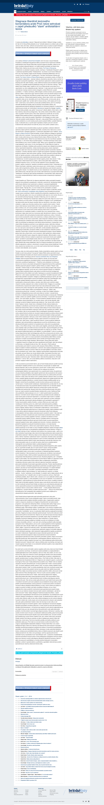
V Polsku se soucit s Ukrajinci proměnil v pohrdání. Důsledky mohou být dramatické (77, 199)
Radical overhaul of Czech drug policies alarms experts (78, 273)
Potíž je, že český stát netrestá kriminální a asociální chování (38, 770)
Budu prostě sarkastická (38, 718)
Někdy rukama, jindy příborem (33, 759)
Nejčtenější (69, 192)
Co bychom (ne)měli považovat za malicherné (38, 776)
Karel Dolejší (23, 712)
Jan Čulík (23, 706)
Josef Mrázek (24, 774)
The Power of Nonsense (49, 68)
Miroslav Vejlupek (24, 733)
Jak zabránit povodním (26, 731)
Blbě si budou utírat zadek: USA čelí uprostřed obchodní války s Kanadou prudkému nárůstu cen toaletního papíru (78, 238)
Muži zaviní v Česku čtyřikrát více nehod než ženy (31, 702)
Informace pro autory (54, 793)
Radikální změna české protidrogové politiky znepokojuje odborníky (77, 278)
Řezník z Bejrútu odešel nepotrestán (35, 755)
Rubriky (49, 11)
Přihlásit (87, 4)
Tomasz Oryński (76, 259)
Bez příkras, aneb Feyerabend (33, 745)
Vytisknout (20, 648)
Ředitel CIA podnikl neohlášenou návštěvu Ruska (77, 208)
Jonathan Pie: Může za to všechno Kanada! (77, 227)
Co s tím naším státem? (47, 774)
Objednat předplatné (77, 20)
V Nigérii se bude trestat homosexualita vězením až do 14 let (34, 720)
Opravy (39, 793)
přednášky (25, 42)
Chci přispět (80, 110)
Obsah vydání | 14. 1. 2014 (23, 696)
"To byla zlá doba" (29, 737)
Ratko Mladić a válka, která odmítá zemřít (78, 223)
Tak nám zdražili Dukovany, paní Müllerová (77, 244)
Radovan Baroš (24, 31)
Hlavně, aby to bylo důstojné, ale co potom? (35, 753)
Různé (26, 794)
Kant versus (30, 724)
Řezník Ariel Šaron (25, 747)
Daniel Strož (23, 759)
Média (26, 793)
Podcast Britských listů (76, 118)
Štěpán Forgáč (30, 774)
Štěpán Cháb (23, 739)
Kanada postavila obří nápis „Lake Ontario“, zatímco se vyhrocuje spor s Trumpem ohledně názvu (78, 268)
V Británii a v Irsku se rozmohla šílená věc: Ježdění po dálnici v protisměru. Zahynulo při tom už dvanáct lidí (77, 219)
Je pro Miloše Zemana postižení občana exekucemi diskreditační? (39, 706)
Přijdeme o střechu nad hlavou (27, 710)
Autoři (64, 11)
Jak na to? (70, 127)
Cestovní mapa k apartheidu (27, 735)
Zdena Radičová (38, 774)
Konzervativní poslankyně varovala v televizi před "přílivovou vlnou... (36, 704)
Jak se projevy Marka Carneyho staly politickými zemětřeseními (76, 213)
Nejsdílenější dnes (71, 256)
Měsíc (76, 249)
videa (16, 97)
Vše (84, 249)
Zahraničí (16, 790)
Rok (80, 249)
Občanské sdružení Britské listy (29, 801)
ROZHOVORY (36, 11)
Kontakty (40, 791)
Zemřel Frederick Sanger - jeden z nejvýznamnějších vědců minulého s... (41, 761)
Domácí (27, 790)
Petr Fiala (23, 726)
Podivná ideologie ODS (26, 716)
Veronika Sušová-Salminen (26, 718)
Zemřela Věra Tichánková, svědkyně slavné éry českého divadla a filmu (42, 757)
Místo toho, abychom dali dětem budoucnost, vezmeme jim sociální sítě (77, 232)
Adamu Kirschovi (25, 133)
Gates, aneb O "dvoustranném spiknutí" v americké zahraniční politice (42, 712)
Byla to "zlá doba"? (25, 727)
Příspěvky (70, 11)
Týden (71, 249)
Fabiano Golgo (76, 222)
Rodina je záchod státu (32, 739)
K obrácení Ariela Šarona (33, 749)
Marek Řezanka (24, 776)
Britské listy (24, 6)
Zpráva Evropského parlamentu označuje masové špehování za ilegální (36, 778)
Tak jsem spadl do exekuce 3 (27, 708)
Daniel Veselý (24, 755)
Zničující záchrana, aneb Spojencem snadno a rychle (38, 762)
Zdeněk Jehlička (24, 749)
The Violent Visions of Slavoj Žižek (29, 77)
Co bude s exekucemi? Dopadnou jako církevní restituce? (38, 743)
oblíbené (61, 671)
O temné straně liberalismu (75, 203)
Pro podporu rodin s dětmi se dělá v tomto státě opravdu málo (34, 729)
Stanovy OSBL (53, 790)
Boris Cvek (23, 741)
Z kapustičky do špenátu (31, 726)
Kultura (15, 793)
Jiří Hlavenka (76, 241)
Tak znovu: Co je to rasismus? (31, 772)
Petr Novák (23, 743)
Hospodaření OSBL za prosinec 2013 (29, 780)
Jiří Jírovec (23, 722)
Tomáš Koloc (23, 757)
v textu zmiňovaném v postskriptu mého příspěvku (30, 191)
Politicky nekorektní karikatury (77, 158)
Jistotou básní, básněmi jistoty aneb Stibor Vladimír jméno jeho (42, 733)
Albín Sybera (76, 271)
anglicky (58, 108)
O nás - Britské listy (42, 790)
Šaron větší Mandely (31, 768)
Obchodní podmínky (42, 796)
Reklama (40, 794)
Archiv (30, 11)
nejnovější (54, 671)
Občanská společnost (18, 794)
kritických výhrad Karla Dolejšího (31, 61)
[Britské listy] (33, 54)
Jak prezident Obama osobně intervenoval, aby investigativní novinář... (40, 766)
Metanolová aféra (24, 714)
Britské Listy (78, 791)
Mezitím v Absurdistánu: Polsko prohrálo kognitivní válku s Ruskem (77, 262)
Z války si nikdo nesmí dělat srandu (33, 722)
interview (39, 108)
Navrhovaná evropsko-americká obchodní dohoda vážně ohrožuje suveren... (37, 700)
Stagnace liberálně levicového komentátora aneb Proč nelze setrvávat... (43, 751)
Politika (26, 791)
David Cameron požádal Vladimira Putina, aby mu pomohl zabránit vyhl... (36, 764)
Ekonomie (16, 791)
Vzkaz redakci (53, 791)
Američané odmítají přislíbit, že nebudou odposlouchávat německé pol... (36, 698)
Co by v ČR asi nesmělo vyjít (32, 741)
